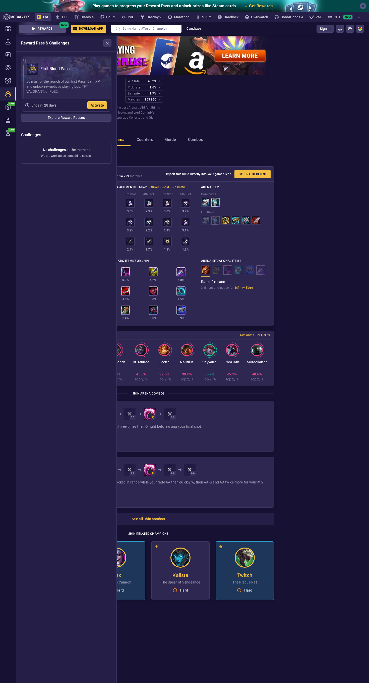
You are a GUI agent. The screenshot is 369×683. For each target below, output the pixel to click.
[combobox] (146, 29)
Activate (97, 105)
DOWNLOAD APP (91, 28)
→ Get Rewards (258, 6)
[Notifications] (340, 29)
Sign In (325, 29)
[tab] (119, 140)
